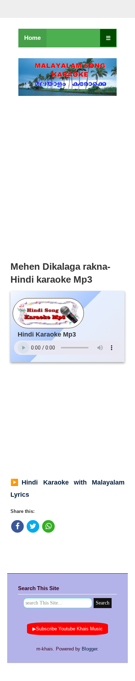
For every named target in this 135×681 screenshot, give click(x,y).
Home (32, 37)
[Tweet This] (33, 526)
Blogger (89, 649)
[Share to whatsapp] (48, 526)
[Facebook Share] (17, 526)
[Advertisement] (67, 176)
